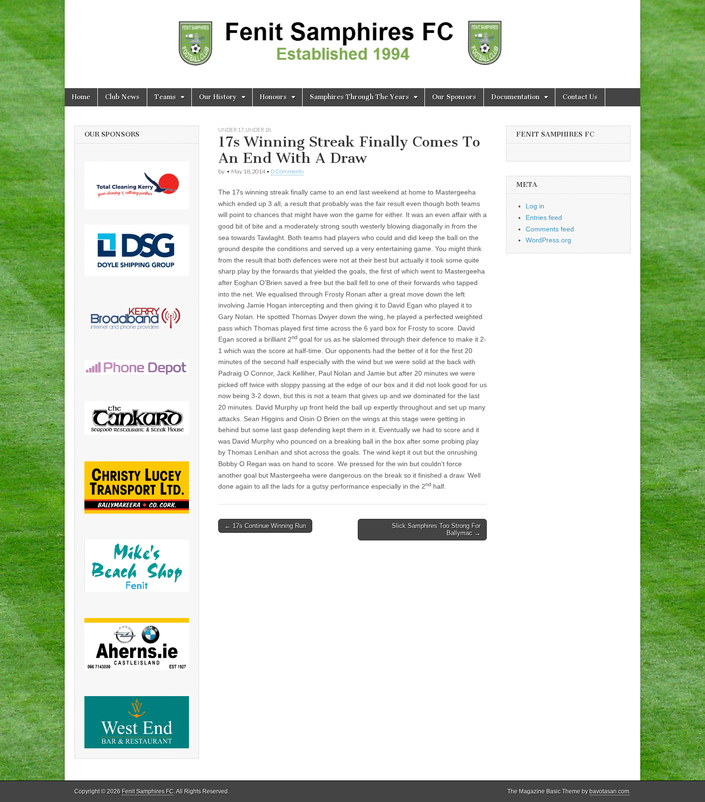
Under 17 (231, 129)
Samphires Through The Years (359, 97)
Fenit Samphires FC (148, 791)
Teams (165, 97)
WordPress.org (548, 240)
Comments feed (550, 229)
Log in (535, 206)
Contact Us (580, 97)
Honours (273, 97)
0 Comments (287, 171)
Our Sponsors (454, 97)
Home (81, 97)
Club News (122, 97)
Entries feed (544, 217)
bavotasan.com (609, 791)
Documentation (515, 97)
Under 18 (258, 129)
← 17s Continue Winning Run (265, 525)
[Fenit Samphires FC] (352, 37)
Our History (218, 97)
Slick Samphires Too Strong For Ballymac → (436, 529)
